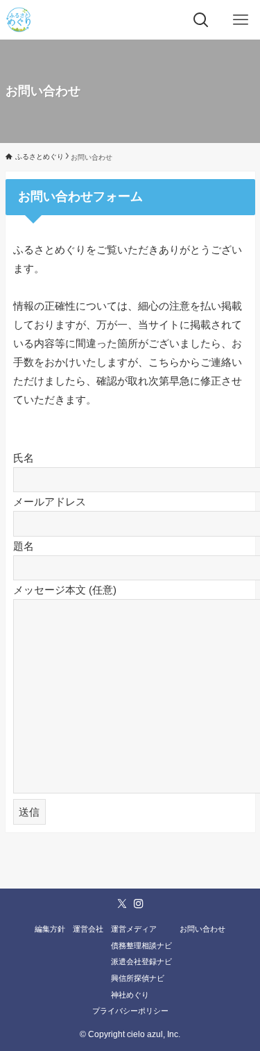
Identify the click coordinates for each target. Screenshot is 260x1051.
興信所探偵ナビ (137, 978)
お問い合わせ (202, 929)
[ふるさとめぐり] (18, 20)
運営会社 (88, 929)
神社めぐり (130, 995)
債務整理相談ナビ (141, 945)
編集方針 (50, 929)
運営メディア (134, 929)
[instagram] (138, 904)
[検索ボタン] (200, 20)
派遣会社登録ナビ (141, 961)
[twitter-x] (122, 904)
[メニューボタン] (240, 20)
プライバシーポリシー (130, 1011)
